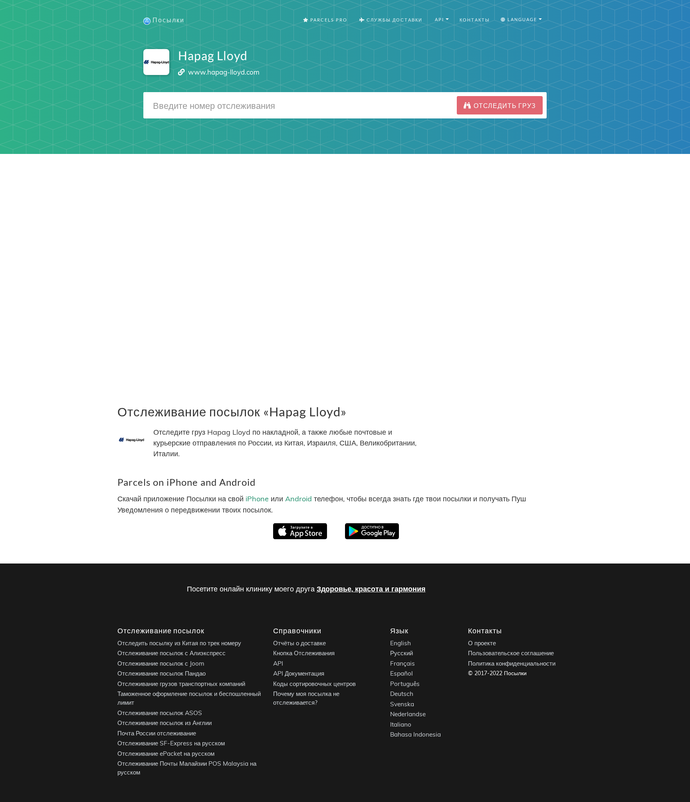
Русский (401, 653)
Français (402, 663)
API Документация (298, 673)
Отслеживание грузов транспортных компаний (181, 683)
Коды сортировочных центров (314, 683)
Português (405, 683)
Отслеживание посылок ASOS (159, 712)
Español (401, 673)
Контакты (475, 19)
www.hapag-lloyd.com (224, 72)
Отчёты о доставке (299, 642)
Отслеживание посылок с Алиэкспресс (171, 653)
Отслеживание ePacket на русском (165, 753)
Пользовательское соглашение (511, 653)
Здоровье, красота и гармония (371, 588)
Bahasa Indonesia (415, 734)
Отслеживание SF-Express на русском (171, 743)
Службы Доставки (393, 19)
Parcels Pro (328, 19)
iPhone (257, 499)
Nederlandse (408, 714)
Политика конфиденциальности (511, 663)
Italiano (400, 724)
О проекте (482, 642)
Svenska (402, 703)
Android (298, 499)
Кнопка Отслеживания (304, 653)
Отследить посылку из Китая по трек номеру (179, 642)
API (278, 663)
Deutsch (401, 694)
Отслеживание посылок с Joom (160, 663)
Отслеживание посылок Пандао (161, 673)
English (400, 642)
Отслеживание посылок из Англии (164, 723)
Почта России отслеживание (156, 733)
